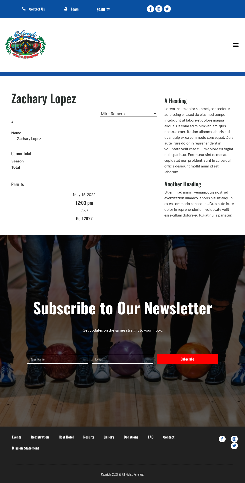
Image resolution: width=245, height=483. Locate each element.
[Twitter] (167, 8)
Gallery (109, 436)
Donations (131, 436)
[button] (235, 44)
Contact (168, 436)
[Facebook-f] (150, 8)
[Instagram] (158, 8)
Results (88, 436)
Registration (40, 436)
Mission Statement (25, 447)
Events (16, 436)
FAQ (151, 436)
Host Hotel (66, 436)
